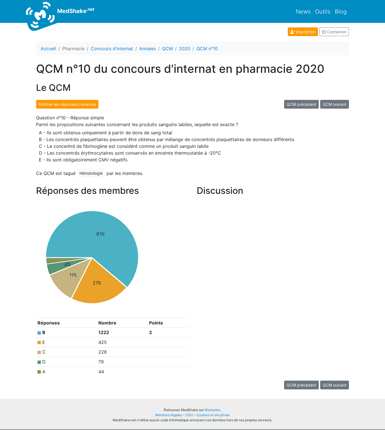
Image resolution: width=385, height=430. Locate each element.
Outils (322, 11)
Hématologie (91, 173)
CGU (189, 415)
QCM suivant (334, 104)
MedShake (75, 10)
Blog (341, 11)
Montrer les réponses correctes (67, 104)
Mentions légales (168, 415)
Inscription (305, 31)
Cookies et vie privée (213, 415)
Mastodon (212, 410)
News (303, 11)
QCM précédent (301, 104)
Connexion (336, 31)
